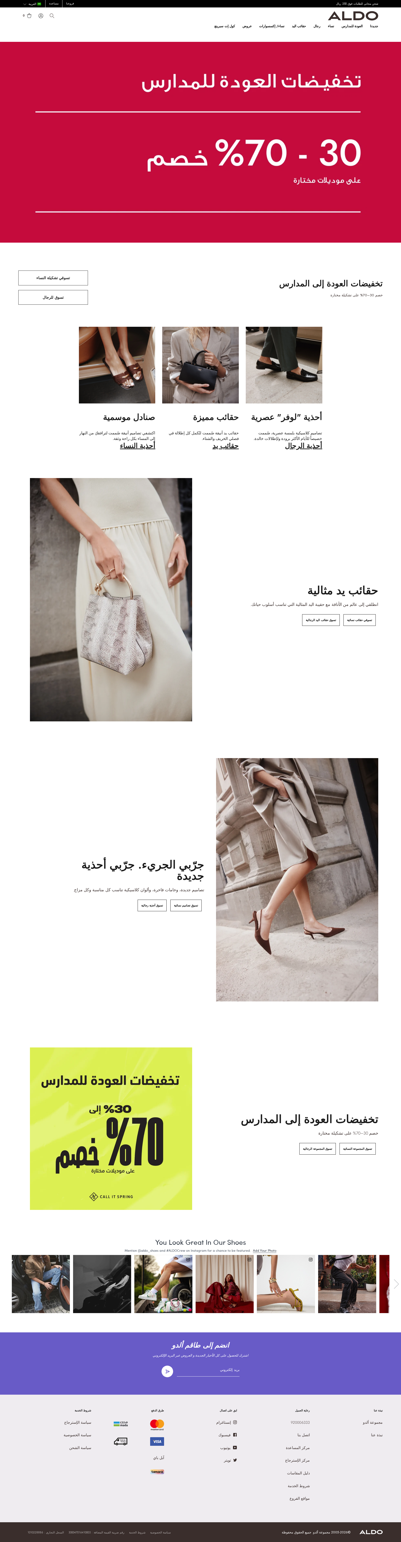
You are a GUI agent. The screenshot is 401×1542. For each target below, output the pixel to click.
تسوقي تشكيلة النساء (53, 278)
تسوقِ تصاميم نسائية (186, 905)
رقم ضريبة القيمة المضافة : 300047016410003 (96, 1532)
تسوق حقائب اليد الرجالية (321, 620)
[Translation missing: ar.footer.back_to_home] (371, 1532)
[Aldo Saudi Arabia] (353, 19)
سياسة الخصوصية (160, 1532)
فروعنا (70, 3)
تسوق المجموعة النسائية (357, 1149)
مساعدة (53, 3)
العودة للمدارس (352, 26)
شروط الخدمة (137, 1532)
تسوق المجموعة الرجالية (317, 1149)
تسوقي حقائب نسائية (359, 620)
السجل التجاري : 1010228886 (46, 1532)
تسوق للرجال (53, 297)
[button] (32, 4)
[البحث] (52, 15)
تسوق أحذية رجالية (152, 905)
